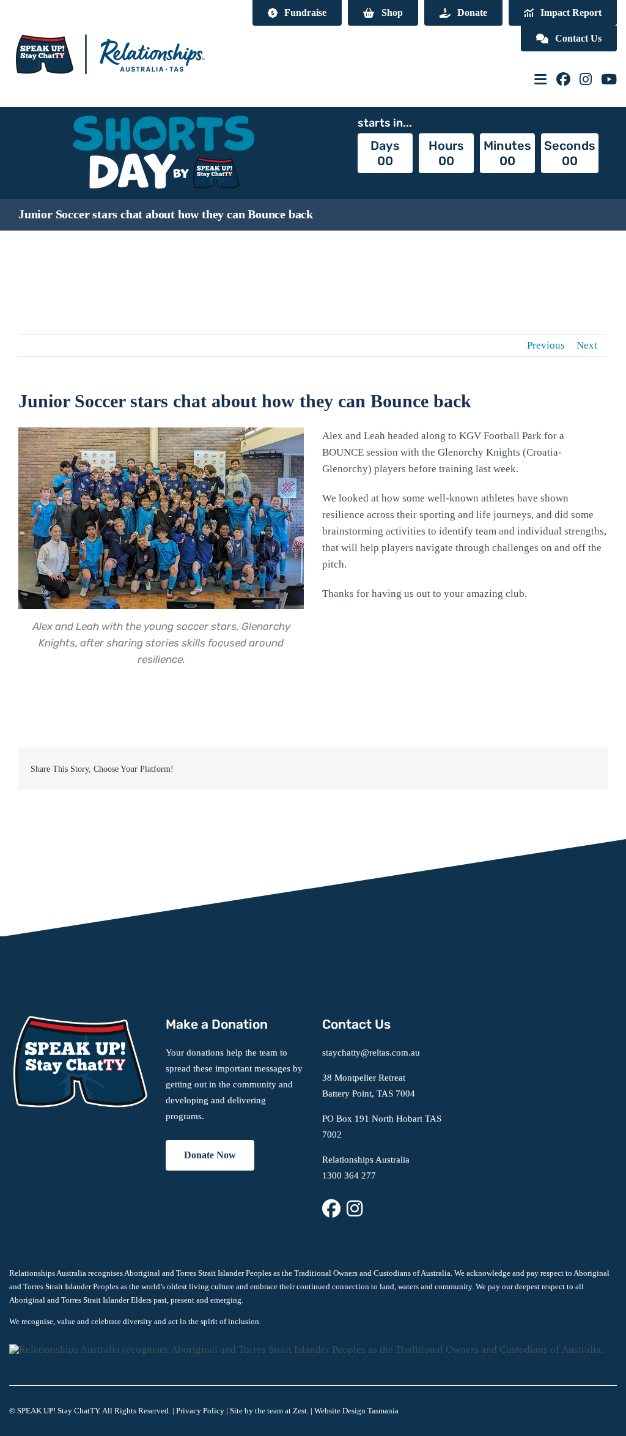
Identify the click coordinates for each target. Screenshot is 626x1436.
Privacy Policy (200, 1410)
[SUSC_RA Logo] (109, 24)
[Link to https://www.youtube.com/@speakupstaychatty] (609, 79)
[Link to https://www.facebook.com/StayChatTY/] (563, 79)
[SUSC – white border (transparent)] (78, 1021)
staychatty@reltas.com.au (371, 1052)
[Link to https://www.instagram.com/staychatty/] (586, 79)
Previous (546, 345)
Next (586, 345)
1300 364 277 (349, 1175)
